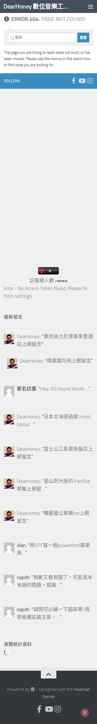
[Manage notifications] (85, 712)
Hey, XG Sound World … (64, 389)
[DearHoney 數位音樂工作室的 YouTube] (82, 81)
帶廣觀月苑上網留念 (69, 361)
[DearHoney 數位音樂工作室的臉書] (73, 81)
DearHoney (28, 336)
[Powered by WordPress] (33, 689)
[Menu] (90, 6)
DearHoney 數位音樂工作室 (38, 6)
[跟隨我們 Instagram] (90, 81)
